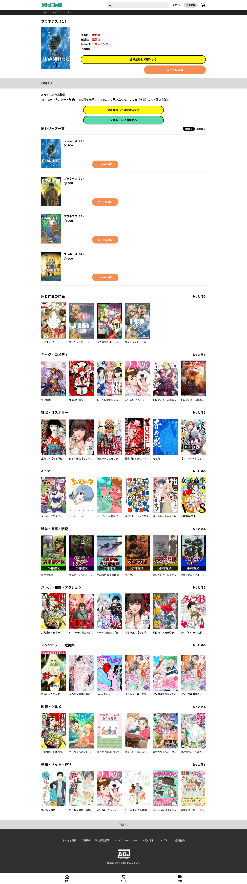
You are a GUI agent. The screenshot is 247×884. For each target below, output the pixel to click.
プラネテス (68, 12)
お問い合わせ (149, 840)
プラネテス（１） (74, 141)
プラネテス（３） (74, 216)
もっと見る (199, 296)
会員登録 (190, 5)
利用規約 (86, 840)
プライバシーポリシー (126, 840)
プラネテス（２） (74, 178)
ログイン (177, 5)
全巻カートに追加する (123, 120)
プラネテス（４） (74, 254)
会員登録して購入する (143, 59)
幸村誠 (96, 35)
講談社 (96, 39)
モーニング (101, 44)
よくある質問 (69, 840)
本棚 (180, 881)
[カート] (203, 5)
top (43, 12)
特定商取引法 (102, 840)
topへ (123, 824)
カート (123, 881)
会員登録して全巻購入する (123, 110)
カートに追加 (175, 69)
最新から (201, 128)
